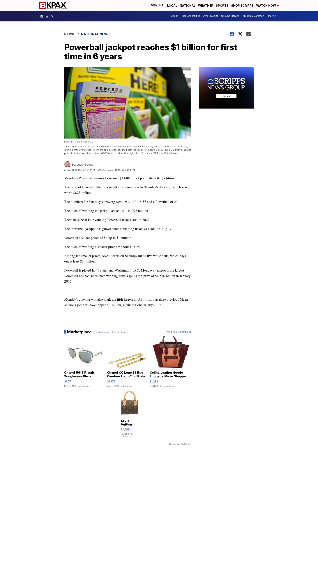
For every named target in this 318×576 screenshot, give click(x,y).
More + (272, 16)
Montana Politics (191, 16)
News (69, 34)
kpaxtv (42, 16)
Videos (174, 16)
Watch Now (266, 5)
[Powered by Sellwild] (186, 444)
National (187, 5)
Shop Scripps (242, 5)
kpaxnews (53, 16)
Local (172, 5)
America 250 (210, 16)
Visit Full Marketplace (179, 332)
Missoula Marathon (253, 16)
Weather (205, 5)
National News (95, 34)
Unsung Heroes (230, 16)
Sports (222, 5)
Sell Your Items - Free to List (109, 332)
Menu (155, 5)
